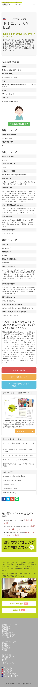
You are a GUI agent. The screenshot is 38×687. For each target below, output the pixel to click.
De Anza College (8, 484)
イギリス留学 (7, 670)
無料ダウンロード (24, 431)
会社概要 (4, 659)
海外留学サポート (7, 644)
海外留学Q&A (6, 646)
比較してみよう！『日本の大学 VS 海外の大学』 (18, 455)
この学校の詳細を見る (19, 124)
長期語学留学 (6, 629)
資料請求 (18, 610)
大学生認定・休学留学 (9, 635)
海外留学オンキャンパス (9, 625)
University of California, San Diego (14, 476)
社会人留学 (5, 631)
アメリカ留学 (7, 668)
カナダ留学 (7, 672)
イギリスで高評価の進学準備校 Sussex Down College (17, 450)
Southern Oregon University (12, 480)
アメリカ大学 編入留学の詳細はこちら (19, 384)
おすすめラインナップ (9, 642)
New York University (9, 493)
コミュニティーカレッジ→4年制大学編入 (16, 460)
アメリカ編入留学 (7, 637)
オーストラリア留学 (10, 674)
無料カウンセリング (19, 376)
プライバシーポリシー (9, 663)
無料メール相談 (19, 370)
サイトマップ (6, 661)
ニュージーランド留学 (10, 676)
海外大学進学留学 (7, 633)
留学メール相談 (18, 603)
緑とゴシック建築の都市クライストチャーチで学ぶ (18, 444)
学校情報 (4, 650)
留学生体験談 (6, 648)
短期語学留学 (6, 627)
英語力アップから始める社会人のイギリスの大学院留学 (18, 465)
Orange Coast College (10, 488)
